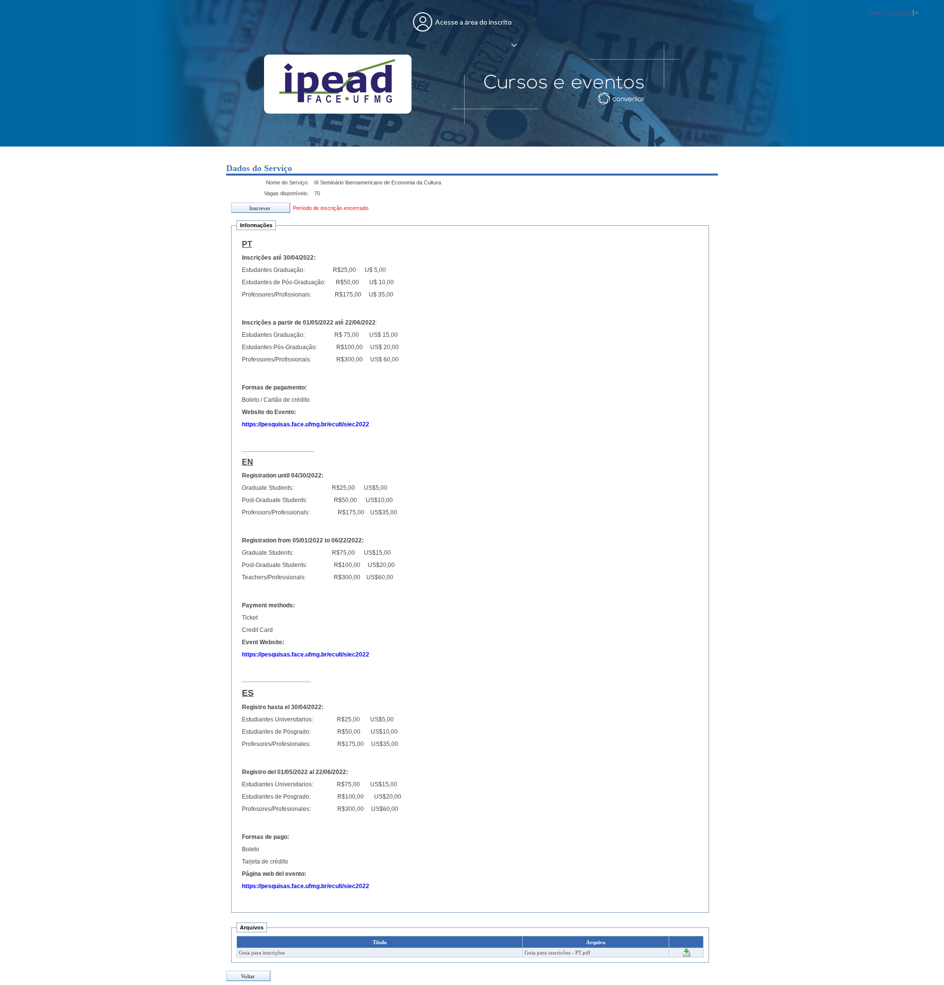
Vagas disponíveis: (286, 193)
